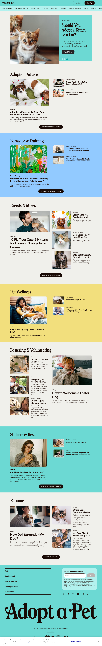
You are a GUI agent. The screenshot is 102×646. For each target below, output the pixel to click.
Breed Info (54, 8)
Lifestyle (63, 8)
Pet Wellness (35, 8)
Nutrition (45, 8)
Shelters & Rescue (90, 8)
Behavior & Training (21, 8)
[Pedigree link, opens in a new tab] (58, 636)
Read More (68, 52)
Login (78, 3)
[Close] (99, 641)
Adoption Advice (7, 8)
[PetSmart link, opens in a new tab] (49, 636)
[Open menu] (97, 3)
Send (91, 575)
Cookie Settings (51, 632)
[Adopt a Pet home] (8, 3)
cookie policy (24, 642)
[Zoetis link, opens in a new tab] (65, 636)
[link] (89, 585)
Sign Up (89, 3)
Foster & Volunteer (75, 8)
